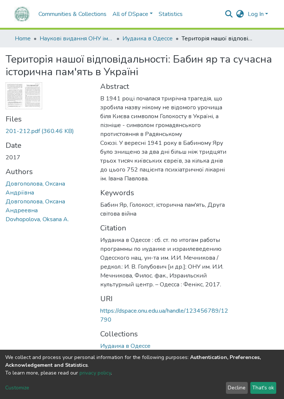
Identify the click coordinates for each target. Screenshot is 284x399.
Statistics (171, 14)
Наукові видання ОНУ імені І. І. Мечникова (77, 38)
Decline (237, 387)
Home (23, 38)
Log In (256, 14)
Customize (17, 387)
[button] (240, 14)
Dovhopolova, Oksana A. (37, 219)
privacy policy (95, 372)
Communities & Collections (72, 14)
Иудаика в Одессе (147, 38)
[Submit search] (229, 14)
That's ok (263, 387)
